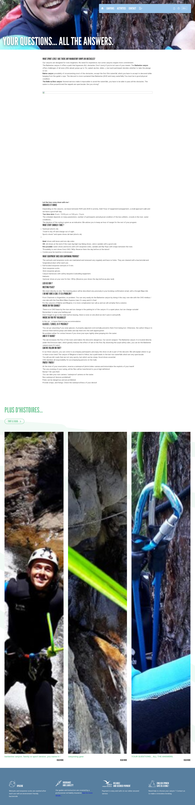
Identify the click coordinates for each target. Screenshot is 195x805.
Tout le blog (13, 421)
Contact (132, 8)
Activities (121, 8)
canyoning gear (76, 756)
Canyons (110, 8)
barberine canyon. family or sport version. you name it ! (32, 756)
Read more (60, 760)
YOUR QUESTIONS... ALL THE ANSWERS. (152, 756)
